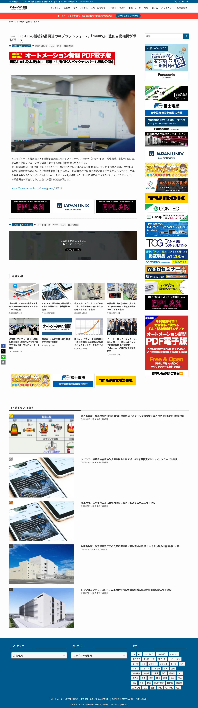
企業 (173, 668)
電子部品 (169, 687)
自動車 (170, 682)
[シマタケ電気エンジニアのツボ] (30, 386)
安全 (180, 673)
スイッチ (162, 659)
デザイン (152, 663)
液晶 (180, 678)
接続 (151, 678)
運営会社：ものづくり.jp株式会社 (94, 699)
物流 (149, 682)
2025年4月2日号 (41, 46)
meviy (51, 46)
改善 (165, 678)
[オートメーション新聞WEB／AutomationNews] (18, 8)
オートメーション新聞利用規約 (64, 699)
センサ (135, 663)
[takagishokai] (166, 278)
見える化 (136, 687)
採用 (143, 678)
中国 (165, 668)
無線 (141, 682)
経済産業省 (159, 682)
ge (133, 654)
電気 (178, 687)
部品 (160, 687)
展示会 (135, 678)
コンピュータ (149, 659)
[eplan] (30, 212)
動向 (164, 673)
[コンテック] (166, 220)
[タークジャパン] (116, 384)
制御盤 (146, 673)
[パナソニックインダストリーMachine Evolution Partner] (166, 130)
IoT (139, 654)
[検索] (187, 1)
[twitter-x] (176, 1)
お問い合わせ (141, 699)
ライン (135, 668)
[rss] (179, 1)
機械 (172, 678)
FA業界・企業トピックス (21, 46)
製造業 (179, 682)
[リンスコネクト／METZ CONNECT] (166, 99)
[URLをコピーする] (3, 362)
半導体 (172, 673)
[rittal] (166, 145)
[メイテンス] (166, 191)
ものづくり (149, 654)
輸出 (145, 687)
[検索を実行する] (186, 36)
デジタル (163, 663)
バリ (182, 663)
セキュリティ (174, 659)
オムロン (174, 654)
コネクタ (136, 659)
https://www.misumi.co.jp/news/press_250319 (36, 188)
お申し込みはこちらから (128, 15)
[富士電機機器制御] (73, 386)
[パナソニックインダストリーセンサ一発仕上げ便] (166, 79)
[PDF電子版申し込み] (62, 64)
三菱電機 (156, 668)
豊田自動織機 (68, 46)
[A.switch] (166, 293)
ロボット (145, 668)
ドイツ (174, 663)
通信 (153, 687)
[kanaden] (166, 262)
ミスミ (58, 46)
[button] (3, 346)
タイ (143, 663)
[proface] (166, 235)
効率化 (155, 673)
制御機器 (136, 673)
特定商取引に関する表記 (122, 699)
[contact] (183, 1)
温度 (134, 682)
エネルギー (162, 654)
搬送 (158, 678)
